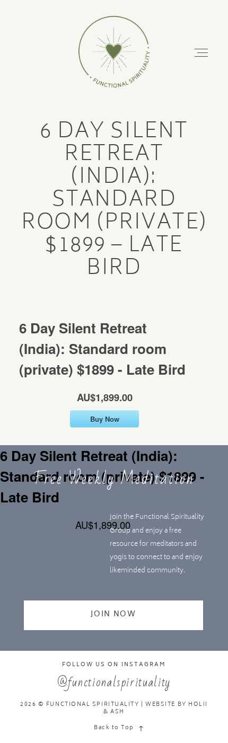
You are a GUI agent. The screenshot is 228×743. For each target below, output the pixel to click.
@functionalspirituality (114, 682)
